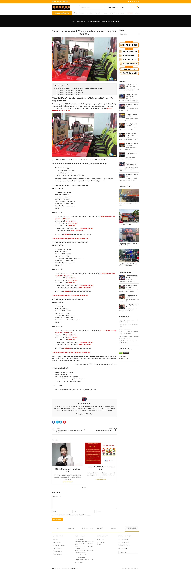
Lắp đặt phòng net (57, 542)
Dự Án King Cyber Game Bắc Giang (132, 124)
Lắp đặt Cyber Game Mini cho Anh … (131, 95)
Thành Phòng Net (82, 410)
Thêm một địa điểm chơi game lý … (132, 276)
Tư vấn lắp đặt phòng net (59, 545)
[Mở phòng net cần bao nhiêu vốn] (67, 454)
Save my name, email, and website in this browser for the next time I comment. (72, 514)
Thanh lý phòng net (57, 554)
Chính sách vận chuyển (123, 542)
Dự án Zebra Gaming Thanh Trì (131, 115)
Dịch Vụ (105, 13)
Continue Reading (68, 481)
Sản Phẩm (97, 13)
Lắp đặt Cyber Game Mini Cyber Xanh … (131, 85)
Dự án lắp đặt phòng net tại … (132, 305)
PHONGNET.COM (55, 568)
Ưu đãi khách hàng (101, 542)
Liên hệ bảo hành (101, 539)
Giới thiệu (130, 13)
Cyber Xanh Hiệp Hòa (124, 329)
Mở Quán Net (114, 13)
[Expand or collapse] (115, 85)
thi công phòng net (100, 364)
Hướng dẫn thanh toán (123, 545)
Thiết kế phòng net (57, 548)
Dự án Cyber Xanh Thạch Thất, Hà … (131, 134)
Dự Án (122, 13)
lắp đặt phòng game (80, 358)
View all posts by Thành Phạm (84, 414)
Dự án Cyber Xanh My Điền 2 (132, 105)
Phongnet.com (74, 568)
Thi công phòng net (57, 551)
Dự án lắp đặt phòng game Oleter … (131, 296)
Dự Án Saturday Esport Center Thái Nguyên (132, 163)
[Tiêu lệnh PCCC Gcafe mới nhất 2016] (101, 453)
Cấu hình (89, 13)
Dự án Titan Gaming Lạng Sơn (131, 154)
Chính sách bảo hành (123, 539)
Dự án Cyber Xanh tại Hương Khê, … (131, 286)
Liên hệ (137, 13)
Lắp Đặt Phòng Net (78, 13)
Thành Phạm (70, 410)
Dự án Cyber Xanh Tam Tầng (132, 175)
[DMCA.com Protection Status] (124, 354)
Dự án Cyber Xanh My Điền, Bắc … (132, 144)
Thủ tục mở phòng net (98, 181)
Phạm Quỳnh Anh (123, 358)
